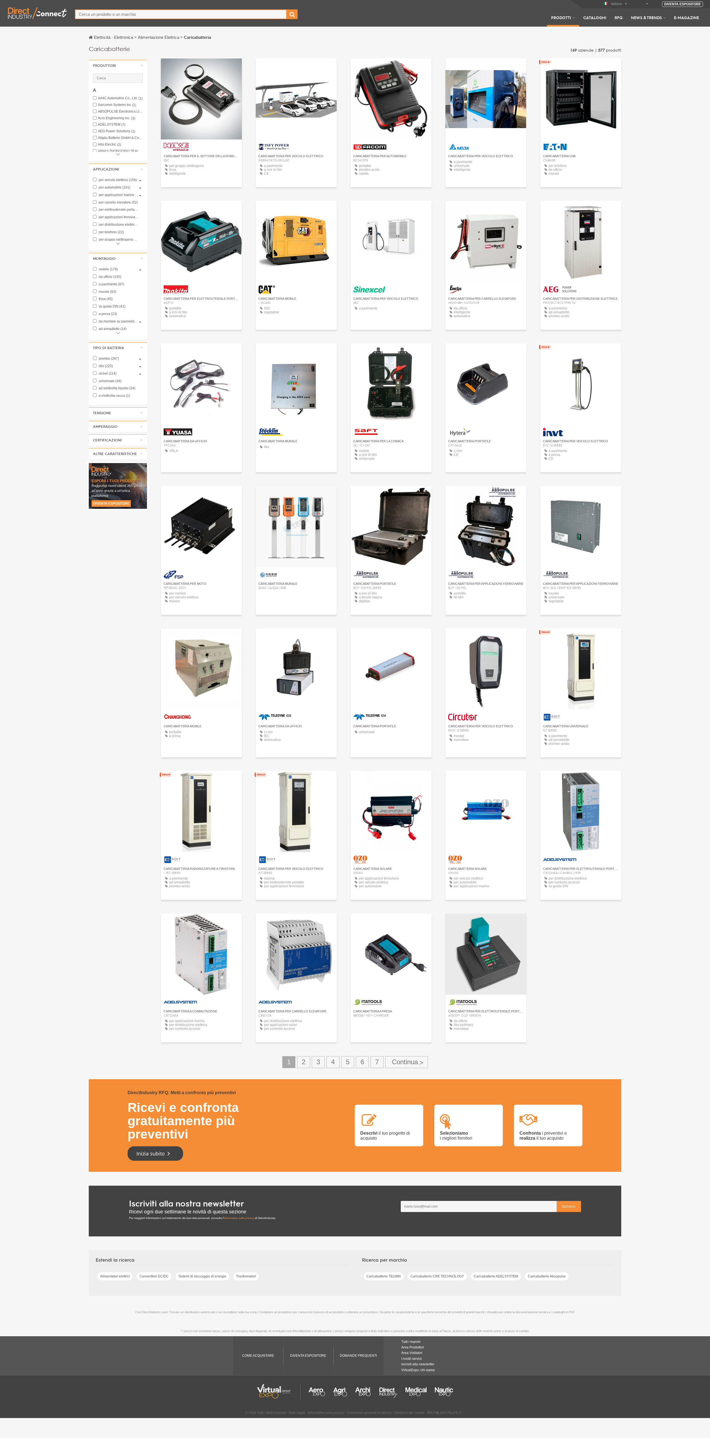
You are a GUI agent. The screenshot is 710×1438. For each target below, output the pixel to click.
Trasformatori (246, 1276)
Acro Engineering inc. (116, 118)
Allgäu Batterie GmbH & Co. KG (120, 138)
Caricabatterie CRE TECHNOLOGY (437, 1276)
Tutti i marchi (410, 1342)
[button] (118, 65)
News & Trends (646, 17)
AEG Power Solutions (116, 131)
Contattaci (391, 67)
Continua (406, 1062)
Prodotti (561, 17)
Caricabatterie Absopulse (547, 1276)
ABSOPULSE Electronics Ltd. (120, 112)
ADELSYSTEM (111, 125)
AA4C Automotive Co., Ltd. (120, 98)
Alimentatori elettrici (115, 1276)
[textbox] (181, 14)
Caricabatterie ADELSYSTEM (496, 1276)
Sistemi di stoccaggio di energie (202, 1276)
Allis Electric (109, 145)
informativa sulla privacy (239, 1217)
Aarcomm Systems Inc (117, 105)
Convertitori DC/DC (154, 1276)
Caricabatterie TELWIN (383, 1276)
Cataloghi (594, 17)
